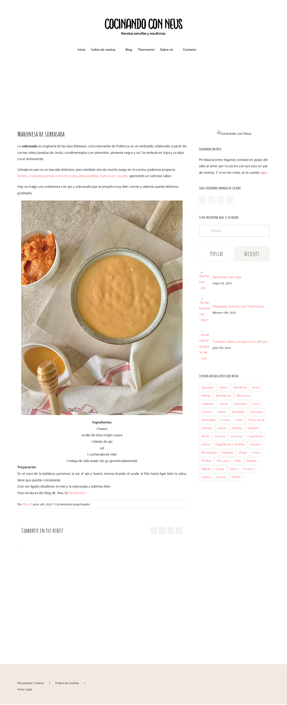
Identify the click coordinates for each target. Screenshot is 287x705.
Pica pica (223, 460)
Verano (221, 477)
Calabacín (207, 403)
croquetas (36, 176)
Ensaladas (238, 412)
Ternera (247, 469)
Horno (205, 436)
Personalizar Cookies (30, 683)
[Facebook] (202, 199)
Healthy (237, 428)
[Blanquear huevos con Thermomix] (204, 299)
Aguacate (207, 387)
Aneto (224, 387)
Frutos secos (256, 420)
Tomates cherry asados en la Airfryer (240, 342)
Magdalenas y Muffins (230, 444)
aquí (264, 173)
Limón (205, 444)
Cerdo (224, 403)
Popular (216, 253)
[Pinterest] (220, 199)
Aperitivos (240, 387)
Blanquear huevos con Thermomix (238, 306)
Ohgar (243, 452)
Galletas (206, 428)
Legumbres (255, 436)
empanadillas (89, 176)
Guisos (221, 428)
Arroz (255, 387)
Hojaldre (253, 428)
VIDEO (236, 477)
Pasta (256, 452)
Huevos (220, 436)
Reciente (251, 253)
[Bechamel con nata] (204, 273)
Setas (233, 469)
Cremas (206, 412)
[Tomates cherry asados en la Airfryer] (204, 332)
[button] (203, 50)
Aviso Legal (24, 689)
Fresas (225, 420)
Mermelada (209, 452)
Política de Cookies (67, 683)
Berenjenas (223, 395)
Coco (255, 403)
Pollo (237, 460)
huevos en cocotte (114, 176)
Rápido (206, 469)
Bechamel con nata (227, 277)
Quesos (251, 460)
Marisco (255, 444)
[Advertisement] (143, 88)
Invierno (236, 436)
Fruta (239, 420)
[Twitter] (229, 199)
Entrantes (256, 412)
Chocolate (240, 403)
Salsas (220, 469)
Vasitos (206, 477)
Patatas (206, 460)
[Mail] (155, 683)
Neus (26, 504)
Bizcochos (243, 395)
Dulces (221, 412)
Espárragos (208, 420)
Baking (205, 395)
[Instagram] (211, 199)
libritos (22, 176)
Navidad (227, 452)
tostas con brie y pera (61, 176)
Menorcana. (77, 493)
